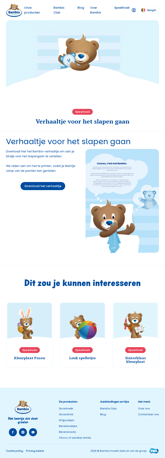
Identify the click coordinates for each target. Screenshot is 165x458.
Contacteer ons (148, 414)
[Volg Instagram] (23, 432)
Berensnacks (67, 432)
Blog (80, 8)
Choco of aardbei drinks (75, 438)
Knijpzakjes (66, 420)
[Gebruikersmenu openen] (134, 10)
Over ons (144, 408)
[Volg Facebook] (13, 432)
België (151, 10)
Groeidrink (66, 414)
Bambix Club (108, 408)
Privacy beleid (35, 451)
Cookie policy (14, 451)
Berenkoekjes (68, 426)
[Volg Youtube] (33, 432)
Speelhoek (122, 8)
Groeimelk (66, 408)
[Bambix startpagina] (14, 10)
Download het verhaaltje (43, 186)
